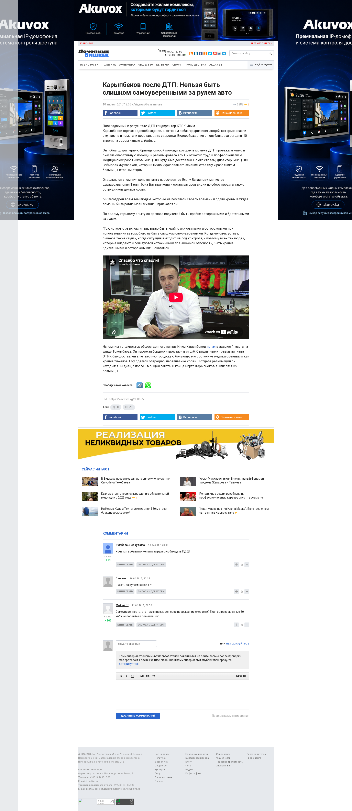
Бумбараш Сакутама (130, 545)
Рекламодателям (262, 43)
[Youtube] (215, 53)
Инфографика (193, 773)
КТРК (129, 407)
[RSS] (191, 53)
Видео (189, 769)
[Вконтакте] (196, 53)
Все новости (89, 64)
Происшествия (195, 64)
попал (211, 347)
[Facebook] (200, 53)
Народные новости (196, 754)
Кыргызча (86, 43)
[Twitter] (210, 53)
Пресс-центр (253, 758)
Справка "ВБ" (223, 765)
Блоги (188, 762)
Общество (145, 64)
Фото (188, 765)
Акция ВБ (215, 64)
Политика (109, 64)
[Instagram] (219, 53)
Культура (162, 64)
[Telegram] (224, 53)
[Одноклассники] (205, 53)
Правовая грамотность (229, 762)
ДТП (116, 407)
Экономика (127, 64)
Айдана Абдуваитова (147, 104)
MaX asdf (122, 605)
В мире (159, 781)
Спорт (176, 64)
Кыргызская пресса (197, 758)
